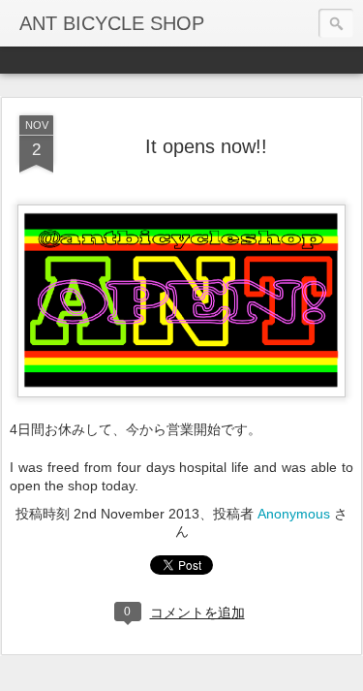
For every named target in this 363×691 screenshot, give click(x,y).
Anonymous (293, 513)
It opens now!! (206, 146)
